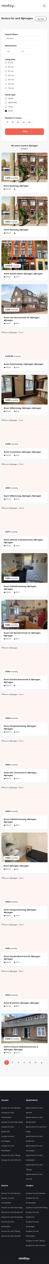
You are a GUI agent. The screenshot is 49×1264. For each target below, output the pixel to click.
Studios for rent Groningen (32, 1224)
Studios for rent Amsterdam (32, 1200)
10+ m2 (11, 67)
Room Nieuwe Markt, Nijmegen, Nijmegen (23, 273)
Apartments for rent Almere (34, 1110)
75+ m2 (11, 88)
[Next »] (41, 1062)
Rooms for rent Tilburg (10, 1231)
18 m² (17, 639)
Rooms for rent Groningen (12, 1217)
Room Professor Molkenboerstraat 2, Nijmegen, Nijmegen (21, 1048)
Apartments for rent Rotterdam (34, 1157)
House (10, 107)
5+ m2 (10, 63)
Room (10, 111)
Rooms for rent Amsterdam (7, 1200)
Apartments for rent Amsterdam (34, 1119)
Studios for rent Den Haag (36, 1207)
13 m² (17, 778)
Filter (42, 19)
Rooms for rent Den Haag (11, 1207)
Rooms (4, 1185)
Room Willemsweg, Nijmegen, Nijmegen (22, 408)
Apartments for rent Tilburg (34, 1167)
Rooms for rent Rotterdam (7, 1224)
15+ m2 (10, 71)
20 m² (17, 545)
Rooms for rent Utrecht (11, 1236)
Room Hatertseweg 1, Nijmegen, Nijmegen (23, 364)
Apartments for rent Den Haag (36, 1129)
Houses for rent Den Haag (12, 1122)
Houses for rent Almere (11, 1108)
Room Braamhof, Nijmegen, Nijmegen (21, 1003)
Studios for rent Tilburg (35, 1241)
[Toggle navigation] (44, 6)
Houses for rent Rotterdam (7, 1148)
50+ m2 (11, 84)
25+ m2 (11, 80)
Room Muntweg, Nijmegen (16, 186)
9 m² (17, 869)
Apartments (32, 1100)
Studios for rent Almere (35, 1193)
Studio (11, 98)
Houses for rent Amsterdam (7, 1115)
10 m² (17, 323)
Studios (29, 1185)
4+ (24, 122)
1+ (7, 122)
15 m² (17, 411)
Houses (4, 1100)
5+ (29, 122)
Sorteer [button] (24, 149)
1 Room (8, 189)
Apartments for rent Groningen (34, 1148)
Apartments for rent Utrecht (34, 1176)
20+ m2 (11, 75)
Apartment (12, 102)
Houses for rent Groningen (7, 1138)
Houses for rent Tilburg (10, 1155)
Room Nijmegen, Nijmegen (16, 866)
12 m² (17, 277)
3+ (18, 122)
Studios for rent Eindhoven (32, 1214)
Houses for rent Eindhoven (7, 1129)
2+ (13, 122)
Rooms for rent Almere (10, 1193)
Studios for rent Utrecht (36, 1245)
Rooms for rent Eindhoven (12, 1212)
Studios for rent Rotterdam (32, 1233)
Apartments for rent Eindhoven (34, 1138)
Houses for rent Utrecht (11, 1160)
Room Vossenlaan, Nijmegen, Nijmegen (22, 452)
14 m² (17, 732)
